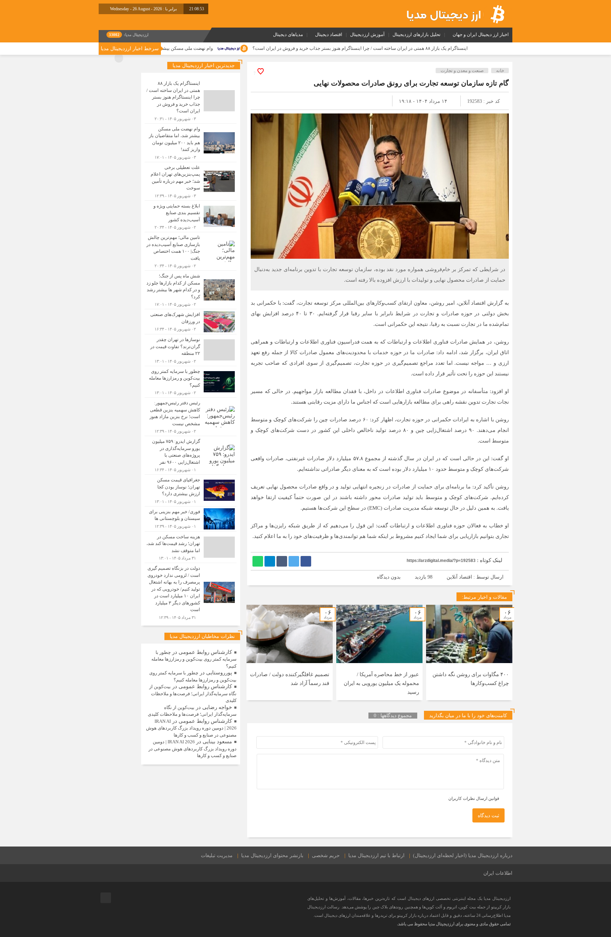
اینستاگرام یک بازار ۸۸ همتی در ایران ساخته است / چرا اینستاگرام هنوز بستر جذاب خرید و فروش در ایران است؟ (407, 48)
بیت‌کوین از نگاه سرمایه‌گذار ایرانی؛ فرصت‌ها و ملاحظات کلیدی (193, 693)
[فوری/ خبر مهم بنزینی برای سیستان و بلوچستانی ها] (191, 518)
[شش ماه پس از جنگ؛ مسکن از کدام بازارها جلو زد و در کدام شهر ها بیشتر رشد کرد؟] (191, 290)
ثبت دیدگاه (488, 815)
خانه (500, 70)
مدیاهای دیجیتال (288, 34)
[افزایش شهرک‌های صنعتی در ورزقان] (191, 321)
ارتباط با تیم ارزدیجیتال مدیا (376, 855)
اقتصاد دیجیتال (328, 34)
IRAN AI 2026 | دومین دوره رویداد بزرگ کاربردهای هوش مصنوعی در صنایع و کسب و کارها (191, 728)
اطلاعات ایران (497, 873)
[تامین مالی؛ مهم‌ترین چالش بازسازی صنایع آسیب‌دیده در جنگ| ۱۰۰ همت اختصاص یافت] (191, 251)
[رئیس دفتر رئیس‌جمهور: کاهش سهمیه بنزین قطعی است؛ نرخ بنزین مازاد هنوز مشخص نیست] (191, 417)
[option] (469, 652)
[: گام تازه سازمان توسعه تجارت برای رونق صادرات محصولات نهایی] (264, 100)
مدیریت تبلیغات (217, 855)
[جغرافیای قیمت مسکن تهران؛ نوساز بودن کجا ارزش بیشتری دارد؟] (191, 490)
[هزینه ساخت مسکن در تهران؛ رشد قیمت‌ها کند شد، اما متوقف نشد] (191, 547)
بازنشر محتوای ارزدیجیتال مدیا (272, 855)
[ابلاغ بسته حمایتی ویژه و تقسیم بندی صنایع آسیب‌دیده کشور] (191, 216)
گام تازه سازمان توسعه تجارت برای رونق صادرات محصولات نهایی (411, 83)
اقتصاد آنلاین (459, 577)
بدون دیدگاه (389, 577)
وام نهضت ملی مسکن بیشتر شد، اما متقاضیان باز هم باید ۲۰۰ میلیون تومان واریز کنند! (178, 48)
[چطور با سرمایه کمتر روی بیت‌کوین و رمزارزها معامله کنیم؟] (191, 382)
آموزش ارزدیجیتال (367, 34)
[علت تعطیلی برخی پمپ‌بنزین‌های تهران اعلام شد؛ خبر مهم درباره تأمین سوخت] (191, 181)
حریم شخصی (326, 855)
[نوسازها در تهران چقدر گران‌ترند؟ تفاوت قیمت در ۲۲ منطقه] (191, 350)
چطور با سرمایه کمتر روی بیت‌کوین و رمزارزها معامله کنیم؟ (194, 659)
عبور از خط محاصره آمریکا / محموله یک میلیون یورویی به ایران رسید (381, 683)
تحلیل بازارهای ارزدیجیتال (416, 34)
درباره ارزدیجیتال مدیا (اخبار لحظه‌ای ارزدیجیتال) (462, 855)
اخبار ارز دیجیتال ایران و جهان (481, 34)
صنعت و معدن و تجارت (462, 70)
